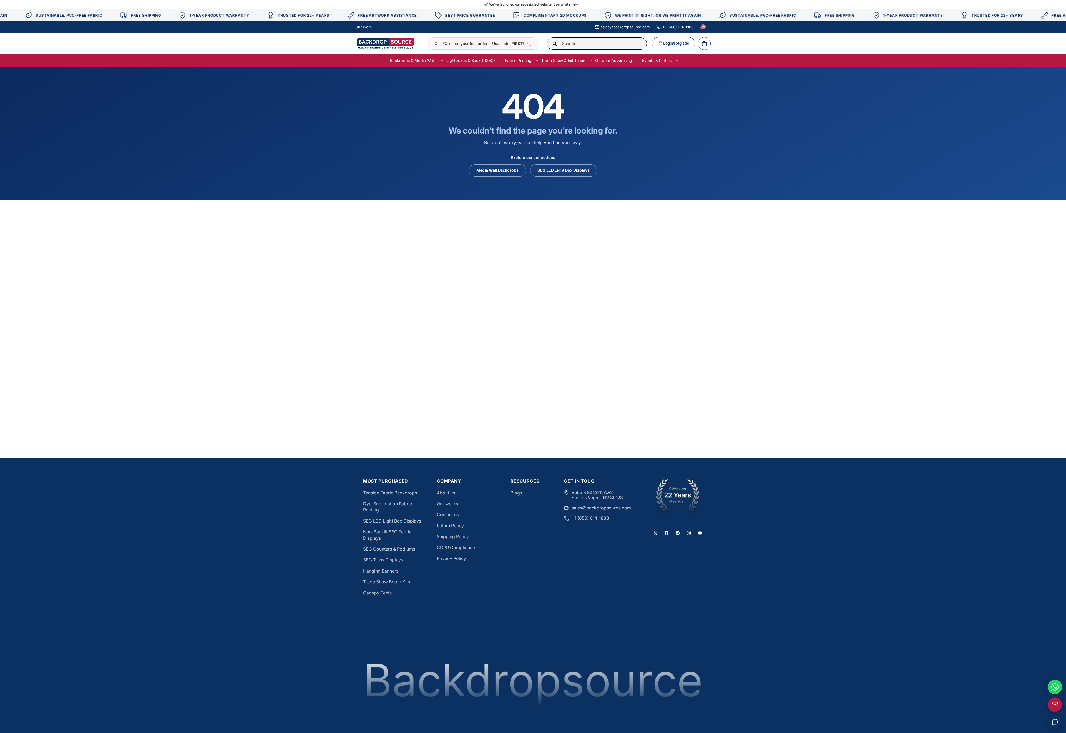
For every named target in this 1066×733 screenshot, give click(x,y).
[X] (655, 533)
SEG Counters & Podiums (389, 549)
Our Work (363, 27)
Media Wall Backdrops (497, 170)
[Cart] (704, 43)
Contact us (448, 514)
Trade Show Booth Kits (386, 581)
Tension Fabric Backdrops (390, 493)
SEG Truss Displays (383, 560)
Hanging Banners (380, 571)
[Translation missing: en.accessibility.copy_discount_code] (529, 44)
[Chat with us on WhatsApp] (1055, 687)
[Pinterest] (677, 533)
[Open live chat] (1055, 722)
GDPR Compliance (456, 547)
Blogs (516, 493)
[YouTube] (700, 533)
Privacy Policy (451, 558)
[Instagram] (688, 533)
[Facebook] (666, 533)
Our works (447, 503)
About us (446, 493)
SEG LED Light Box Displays (563, 170)
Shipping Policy (453, 536)
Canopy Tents (377, 593)
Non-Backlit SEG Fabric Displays (387, 535)
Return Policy (450, 525)
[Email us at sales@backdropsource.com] (1055, 704)
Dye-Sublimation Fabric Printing (387, 507)
